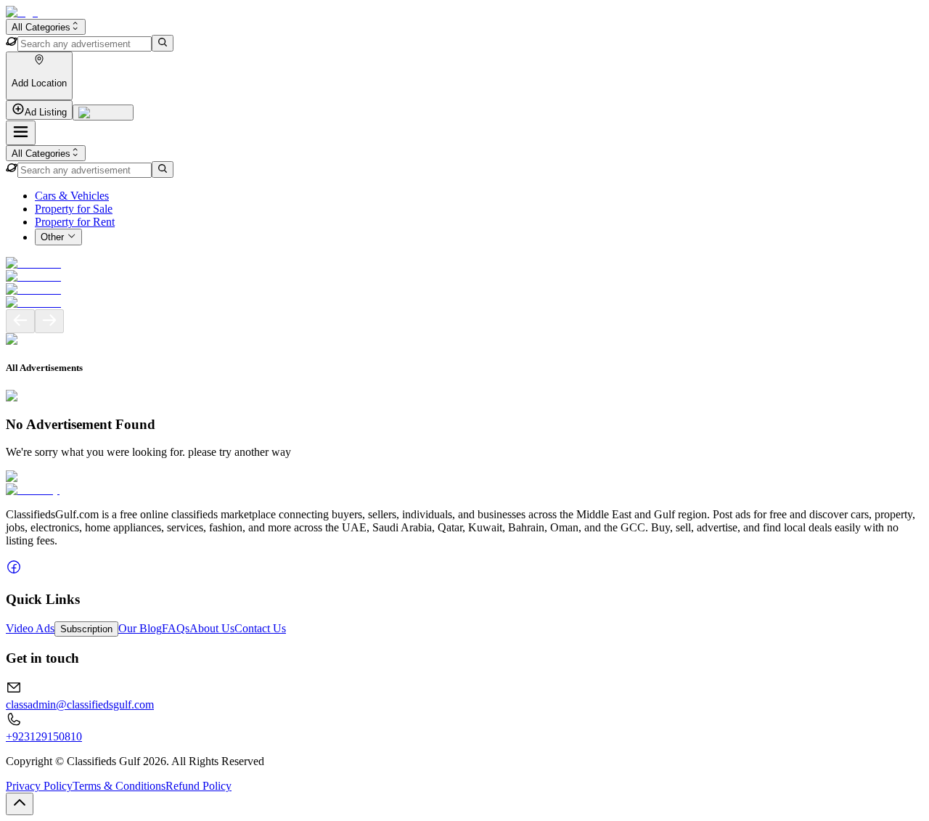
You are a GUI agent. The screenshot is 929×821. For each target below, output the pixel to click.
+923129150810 (44, 736)
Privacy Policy (39, 786)
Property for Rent (75, 222)
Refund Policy (198, 786)
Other (52, 237)
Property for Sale (73, 209)
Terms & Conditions (119, 786)
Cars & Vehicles (72, 195)
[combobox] (46, 27)
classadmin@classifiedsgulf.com (80, 704)
